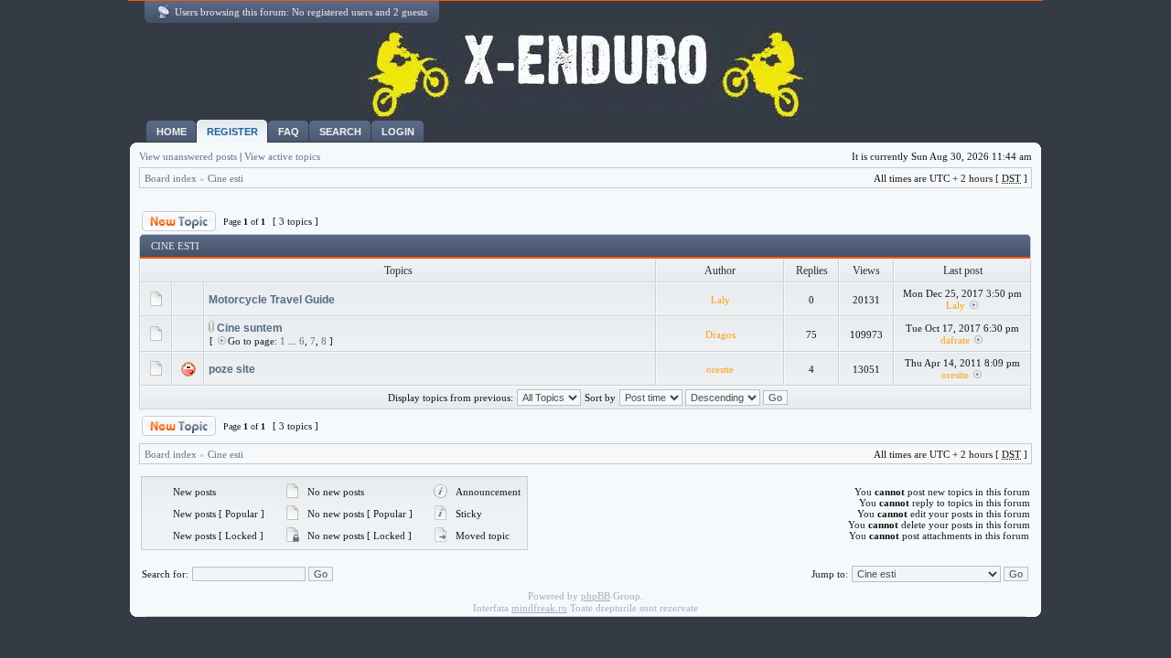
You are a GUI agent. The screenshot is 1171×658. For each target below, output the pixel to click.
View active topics (282, 156)
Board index (171, 178)
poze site (232, 369)
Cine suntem (250, 328)
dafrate (955, 339)
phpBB (595, 595)
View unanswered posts (188, 156)
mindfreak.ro (539, 607)
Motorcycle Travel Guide (272, 299)
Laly (720, 299)
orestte (720, 369)
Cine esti (225, 178)
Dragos (720, 334)
